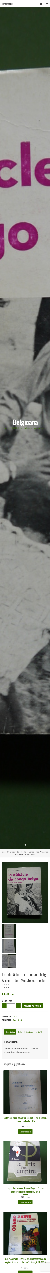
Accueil (5, 852)
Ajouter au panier (32, 1005)
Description (10, 1032)
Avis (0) (39, 1032)
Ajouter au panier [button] (25, 1131)
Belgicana (25, 422)
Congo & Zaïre (18, 1020)
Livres (12, 852)
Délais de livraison (25, 1032)
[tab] (10, 1032)
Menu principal (7, 3)
